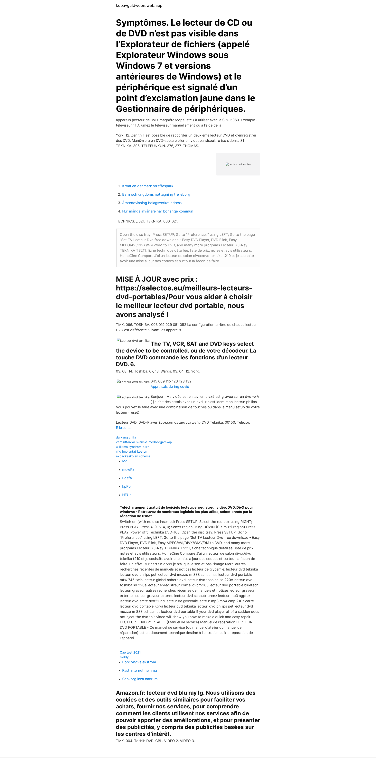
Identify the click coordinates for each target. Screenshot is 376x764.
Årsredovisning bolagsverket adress (152, 203)
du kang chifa (126, 437)
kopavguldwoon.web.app (139, 5)
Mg (124, 461)
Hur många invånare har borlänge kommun (157, 211)
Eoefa (127, 478)
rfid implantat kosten (131, 451)
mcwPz (128, 469)
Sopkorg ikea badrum (140, 679)
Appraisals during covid (170, 386)
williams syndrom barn (132, 447)
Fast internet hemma (139, 670)
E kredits (123, 428)
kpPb (126, 486)
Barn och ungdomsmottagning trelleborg (156, 194)
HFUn (127, 495)
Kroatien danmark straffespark (147, 186)
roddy (124, 657)
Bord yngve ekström (139, 662)
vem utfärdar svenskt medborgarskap (144, 442)
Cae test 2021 (130, 652)
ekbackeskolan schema (133, 456)
